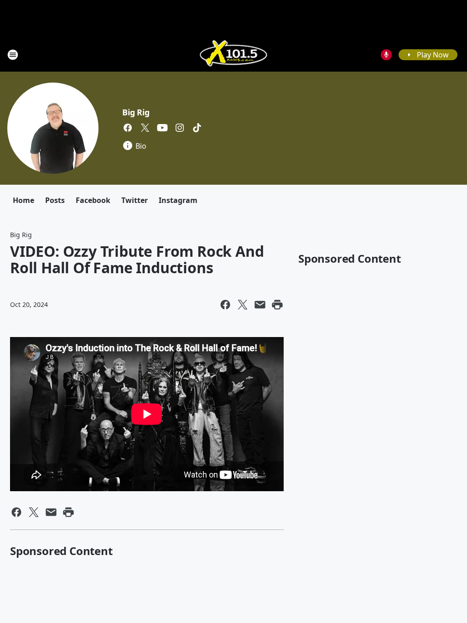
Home (23, 200)
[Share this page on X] (242, 304)
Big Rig (136, 112)
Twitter (134, 200)
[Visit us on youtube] (162, 127)
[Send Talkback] (386, 54)
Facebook (93, 200)
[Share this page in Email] (260, 304)
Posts (55, 200)
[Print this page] (277, 304)
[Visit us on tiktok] (197, 127)
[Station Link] (233, 54)
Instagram (178, 200)
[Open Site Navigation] (12, 54)
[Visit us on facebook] (127, 127)
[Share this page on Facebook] (225, 304)
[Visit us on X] (145, 127)
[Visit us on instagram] (179, 127)
